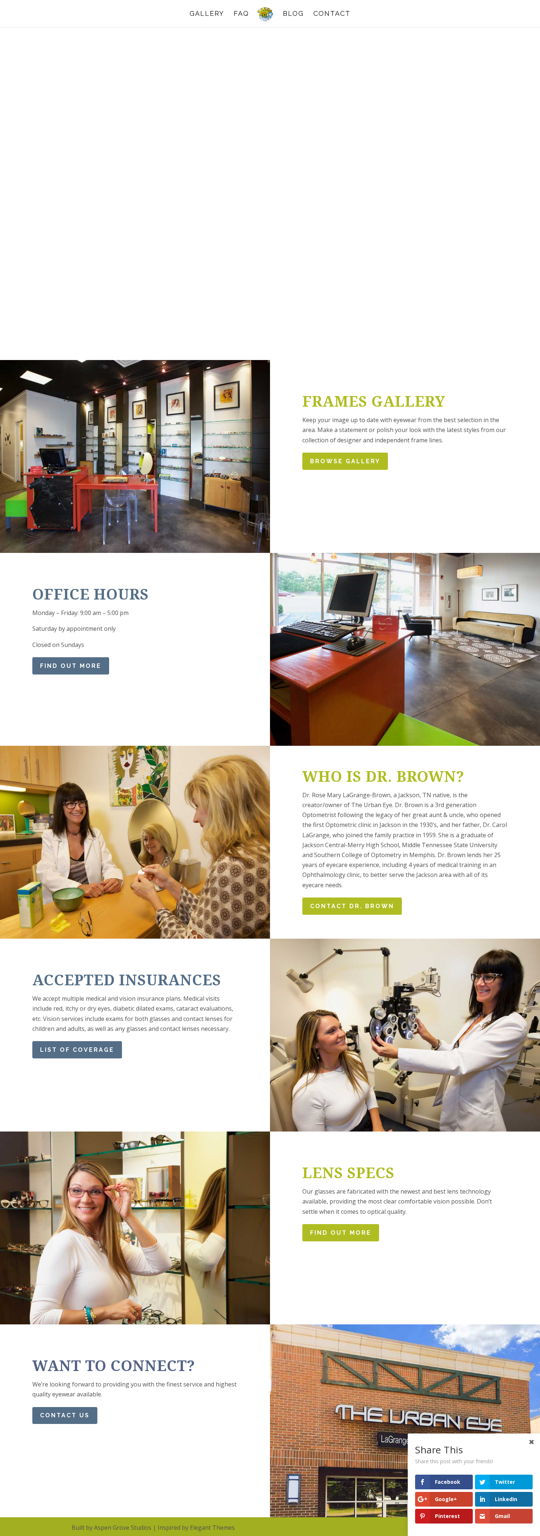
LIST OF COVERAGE (77, 1049)
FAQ (241, 14)
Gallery (207, 14)
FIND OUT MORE (70, 665)
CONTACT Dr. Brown (352, 906)
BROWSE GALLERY (345, 461)
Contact (331, 14)
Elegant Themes (212, 1528)
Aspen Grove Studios (122, 1528)
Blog (293, 14)
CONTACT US (65, 1415)
